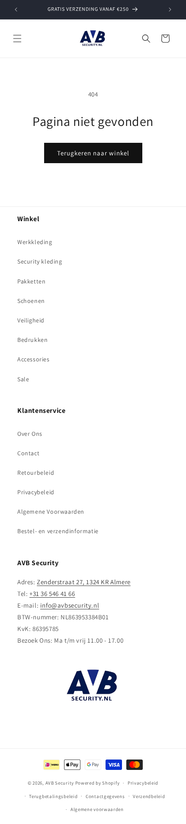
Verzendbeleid (149, 796)
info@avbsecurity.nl (69, 605)
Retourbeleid (35, 472)
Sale (23, 379)
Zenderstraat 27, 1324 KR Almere (84, 582)
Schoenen (31, 301)
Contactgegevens (105, 796)
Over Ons (29, 434)
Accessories (33, 359)
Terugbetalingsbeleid (53, 796)
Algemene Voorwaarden (50, 511)
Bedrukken (32, 340)
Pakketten (31, 281)
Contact (28, 453)
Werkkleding (34, 242)
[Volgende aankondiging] (170, 9)
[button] (17, 38)
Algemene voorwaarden (97, 809)
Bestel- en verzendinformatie (58, 531)
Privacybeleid (36, 492)
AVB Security (59, 783)
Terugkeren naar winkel (93, 153)
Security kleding (39, 261)
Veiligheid (31, 320)
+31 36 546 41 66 (52, 593)
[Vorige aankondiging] (16, 9)
